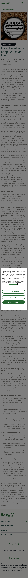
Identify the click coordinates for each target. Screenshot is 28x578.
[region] (14, 289)
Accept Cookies (13, 302)
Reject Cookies (14, 291)
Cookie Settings (13, 297)
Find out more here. (13, 284)
